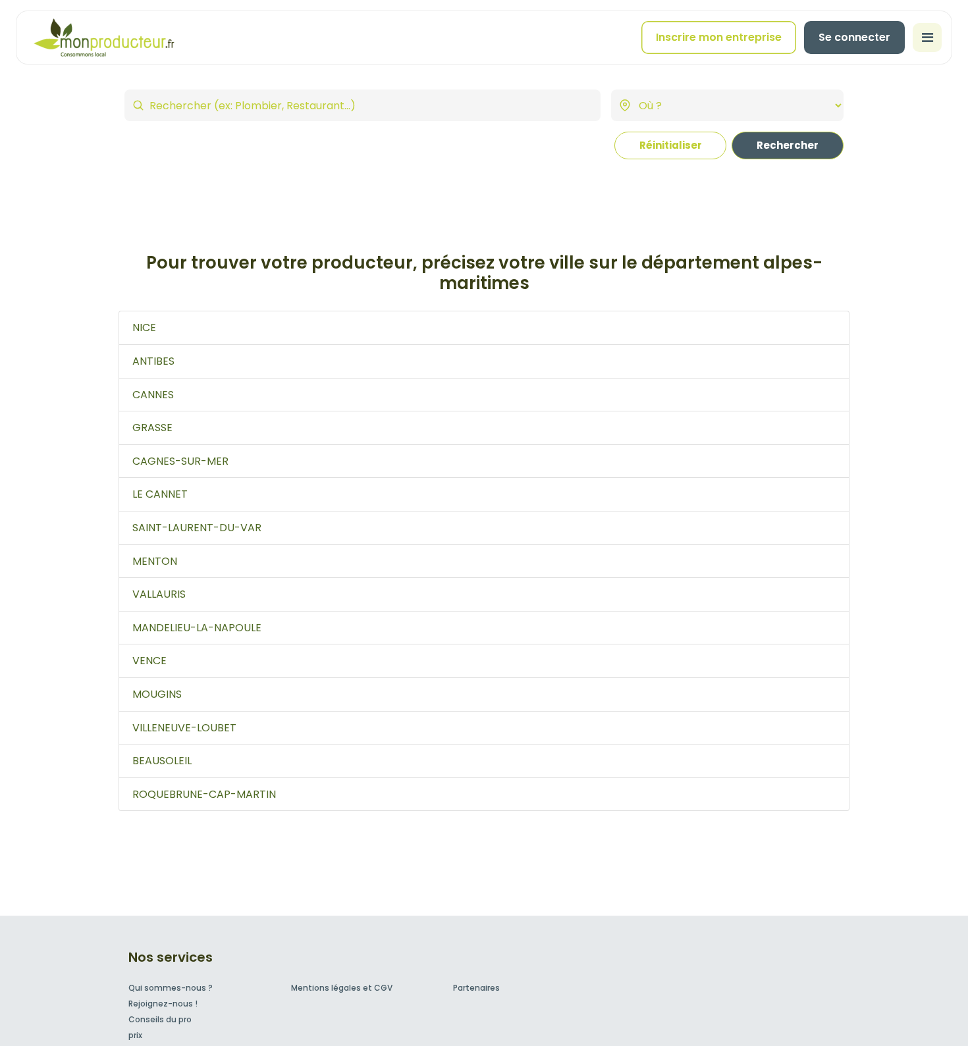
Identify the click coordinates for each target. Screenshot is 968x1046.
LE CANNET (160, 494)
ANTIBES (153, 361)
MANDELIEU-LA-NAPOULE (196, 627)
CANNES (153, 394)
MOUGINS (157, 694)
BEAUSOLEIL (162, 760)
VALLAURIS (159, 594)
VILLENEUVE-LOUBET (184, 727)
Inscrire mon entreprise (719, 37)
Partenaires (476, 987)
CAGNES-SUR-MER (180, 461)
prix (135, 1035)
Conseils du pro (160, 1019)
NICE (144, 327)
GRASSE (152, 427)
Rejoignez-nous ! (163, 1003)
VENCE (149, 660)
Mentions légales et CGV (341, 987)
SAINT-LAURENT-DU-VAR (196, 527)
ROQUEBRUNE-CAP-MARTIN (204, 794)
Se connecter (854, 37)
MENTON (154, 561)
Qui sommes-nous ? (170, 987)
